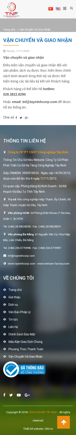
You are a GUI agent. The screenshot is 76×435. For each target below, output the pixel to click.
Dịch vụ (13, 304)
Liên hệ (13, 327)
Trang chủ (9, 29)
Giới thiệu (14, 297)
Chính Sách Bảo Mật (21, 334)
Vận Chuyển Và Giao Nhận (35, 29)
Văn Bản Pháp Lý (19, 312)
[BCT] (24, 376)
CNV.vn (49, 428)
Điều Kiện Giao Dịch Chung (25, 341)
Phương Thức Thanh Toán (25, 349)
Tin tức (13, 319)
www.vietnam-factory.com (53, 263)
